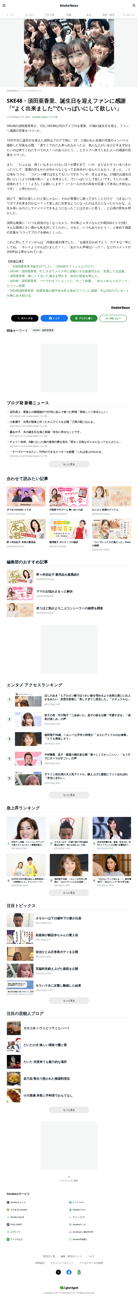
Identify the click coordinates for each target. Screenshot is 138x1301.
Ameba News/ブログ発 (45, 116)
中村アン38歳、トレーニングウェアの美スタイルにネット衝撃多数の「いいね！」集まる (27, 845)
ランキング (128, 14)
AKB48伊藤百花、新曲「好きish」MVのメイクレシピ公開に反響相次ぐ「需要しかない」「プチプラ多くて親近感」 (114, 846)
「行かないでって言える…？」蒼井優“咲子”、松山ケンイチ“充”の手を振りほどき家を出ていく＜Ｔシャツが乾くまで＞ (114, 883)
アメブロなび (16, 1239)
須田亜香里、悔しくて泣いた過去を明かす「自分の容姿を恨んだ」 (55, 276)
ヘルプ (91, 1256)
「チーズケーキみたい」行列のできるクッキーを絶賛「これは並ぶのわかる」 (57, 452)
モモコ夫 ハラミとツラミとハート (47, 1028)
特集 (69, 14)
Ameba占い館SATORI (83, 1231)
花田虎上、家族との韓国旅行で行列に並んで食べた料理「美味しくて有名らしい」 (59, 412)
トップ (9, 14)
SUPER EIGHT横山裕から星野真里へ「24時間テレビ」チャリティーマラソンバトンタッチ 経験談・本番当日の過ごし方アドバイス (28, 883)
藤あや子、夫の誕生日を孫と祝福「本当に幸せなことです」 (46, 432)
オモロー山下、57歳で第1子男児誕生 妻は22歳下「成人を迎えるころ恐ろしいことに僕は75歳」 (71, 845)
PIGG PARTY (16, 1224)
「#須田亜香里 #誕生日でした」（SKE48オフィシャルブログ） (53, 266)
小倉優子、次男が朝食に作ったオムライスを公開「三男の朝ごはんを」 (53, 422)
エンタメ (29, 14)
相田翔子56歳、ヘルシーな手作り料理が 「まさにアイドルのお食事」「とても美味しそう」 (70, 882)
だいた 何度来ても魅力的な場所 (45, 1062)
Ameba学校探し (80, 1239)
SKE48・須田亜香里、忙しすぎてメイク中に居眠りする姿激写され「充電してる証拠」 (68, 271)
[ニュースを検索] (134, 6)
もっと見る (69, 464)
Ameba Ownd (17, 1217)
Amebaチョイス (18, 1202)
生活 (88, 14)
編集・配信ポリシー (71, 1256)
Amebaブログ (79, 1209)
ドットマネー (79, 1202)
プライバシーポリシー (62, 1262)
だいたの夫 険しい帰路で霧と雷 (45, 1045)
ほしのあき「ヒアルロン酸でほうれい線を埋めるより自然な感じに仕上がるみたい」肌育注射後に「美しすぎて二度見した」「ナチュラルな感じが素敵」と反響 (87, 699)
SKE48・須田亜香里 (43, 330)
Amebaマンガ (79, 1224)
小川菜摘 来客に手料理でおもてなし (48, 1095)
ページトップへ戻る (69, 1180)
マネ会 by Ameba (18, 1209)
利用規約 (40, 1262)
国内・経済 (108, 14)
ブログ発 (49, 14)
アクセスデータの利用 (91, 1262)
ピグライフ (15, 1231)
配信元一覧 (49, 1256)
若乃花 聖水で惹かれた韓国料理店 (47, 1078)
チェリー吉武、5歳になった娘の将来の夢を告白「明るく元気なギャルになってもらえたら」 (66, 442)
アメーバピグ (79, 1217)
